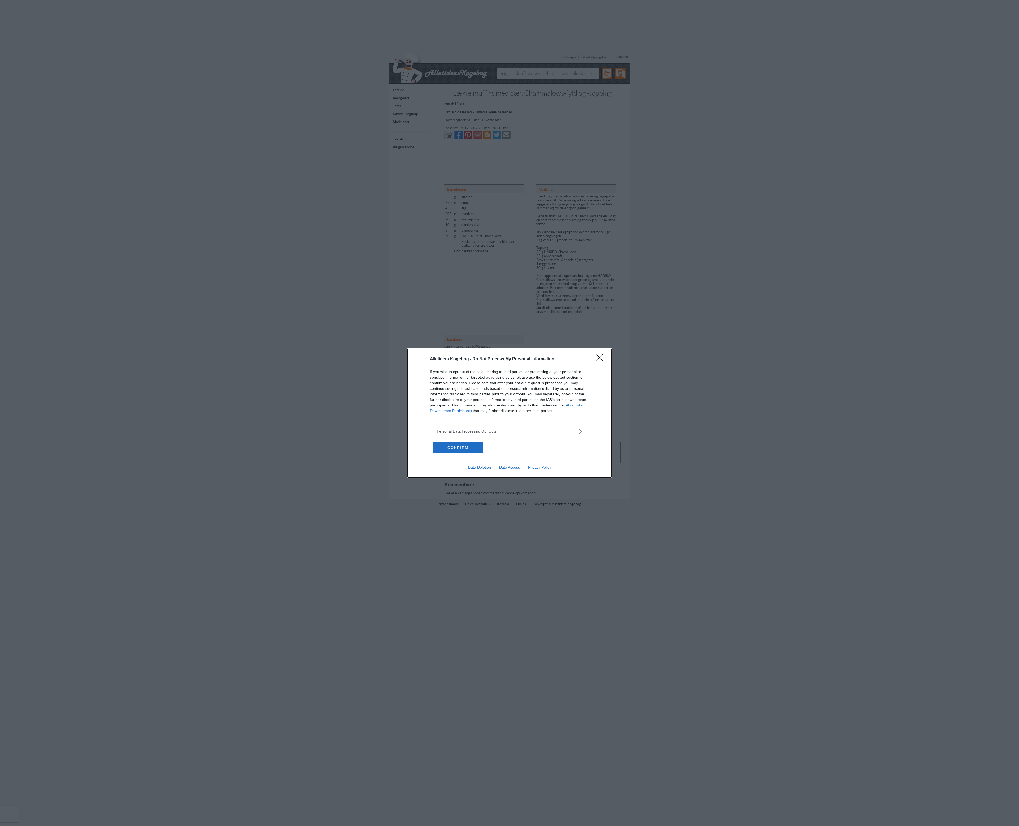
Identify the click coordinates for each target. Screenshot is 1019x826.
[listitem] (509, 431)
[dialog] (509, 413)
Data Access (509, 467)
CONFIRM (458, 448)
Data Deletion (479, 467)
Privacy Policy (539, 467)
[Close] (601, 359)
